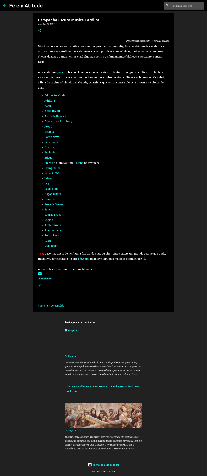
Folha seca (70, 356)
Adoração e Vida (54, 95)
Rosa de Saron (53, 204)
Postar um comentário (51, 305)
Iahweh (49, 178)
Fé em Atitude (26, 5)
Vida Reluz (51, 245)
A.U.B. (48, 105)
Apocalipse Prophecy (58, 121)
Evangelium (52, 168)
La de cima (51, 188)
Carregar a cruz (73, 430)
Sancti (48, 209)
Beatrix (49, 131)
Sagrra (48, 219)
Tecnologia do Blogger (105, 464)
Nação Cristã (52, 194)
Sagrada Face (52, 214)
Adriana (49, 100)
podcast (62, 72)
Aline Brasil (52, 111)
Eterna (48, 162)
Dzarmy (49, 147)
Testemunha (52, 225)
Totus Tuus (51, 235)
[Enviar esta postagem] (40, 275)
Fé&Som (83, 258)
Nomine (49, 199)
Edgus (48, 157)
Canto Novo (51, 137)
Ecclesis (49, 152)
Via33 (47, 240)
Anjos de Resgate (55, 116)
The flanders (52, 230)
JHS (46, 183)
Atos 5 (48, 126)
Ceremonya (51, 142)
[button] (40, 31)
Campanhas (45, 278)
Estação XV (51, 173)
